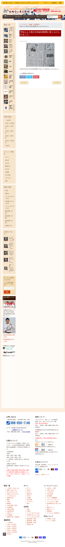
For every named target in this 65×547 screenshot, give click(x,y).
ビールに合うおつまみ (9, 197)
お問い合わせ (50, 490)
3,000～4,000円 (9, 132)
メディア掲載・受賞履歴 (31, 24)
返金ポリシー (50, 507)
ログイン (46, 3)
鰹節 (8, 499)
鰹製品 (9, 503)
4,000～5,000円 (9, 137)
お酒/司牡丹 (10, 511)
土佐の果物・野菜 (12, 505)
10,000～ (7, 145)
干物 (8, 501)
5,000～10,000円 (9, 141)
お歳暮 (7, 172)
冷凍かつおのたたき (12, 494)
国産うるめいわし (12, 490)
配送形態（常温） (9, 212)
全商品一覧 (8, 225)
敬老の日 (7, 166)
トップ (21, 24)
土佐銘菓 (9, 515)
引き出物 (7, 175)
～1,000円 (8, 120)
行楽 (6, 190)
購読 (7, 292)
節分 (6, 181)
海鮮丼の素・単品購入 (13, 517)
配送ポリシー (50, 509)
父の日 (7, 163)
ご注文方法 (50, 492)
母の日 (7, 160)
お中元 (7, 169)
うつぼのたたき (11, 496)
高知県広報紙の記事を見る (9, 336)
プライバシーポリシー (53, 499)
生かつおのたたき (12, 492)
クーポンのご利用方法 (53, 513)
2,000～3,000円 (9, 127)
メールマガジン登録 (52, 501)
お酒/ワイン (10, 513)
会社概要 (49, 496)
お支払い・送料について (42, 474)
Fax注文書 (50, 494)
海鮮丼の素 (10, 498)
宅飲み (7, 193)
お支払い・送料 (51, 488)
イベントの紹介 (51, 520)
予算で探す (18, 17)
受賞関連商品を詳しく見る (9, 340)
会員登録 (54, 3)
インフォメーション (29, 17)
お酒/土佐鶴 (10, 509)
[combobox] (52, 16)
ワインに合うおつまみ (9, 207)
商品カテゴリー (9, 17)
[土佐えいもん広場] (17, 12)
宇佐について (40, 17)
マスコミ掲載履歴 (52, 498)
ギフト (7, 157)
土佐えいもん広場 (31, 541)
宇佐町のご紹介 (51, 518)
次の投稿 (56, 82)
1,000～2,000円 (9, 123)
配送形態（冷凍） (9, 221)
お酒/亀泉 (10, 507)
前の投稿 (23, 82)
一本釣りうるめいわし (13, 488)
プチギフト (8, 178)
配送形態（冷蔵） (9, 217)
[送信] (59, 16)
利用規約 (49, 511)
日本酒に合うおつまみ (9, 202)
